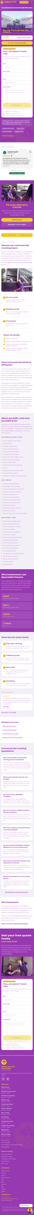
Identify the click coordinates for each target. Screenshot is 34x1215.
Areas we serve (5, 1170)
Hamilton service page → (8, 135)
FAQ (2, 1180)
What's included (5, 1142)
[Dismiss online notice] (31, 1206)
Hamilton (9, 1088)
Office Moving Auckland (9, 726)
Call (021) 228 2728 (18, 43)
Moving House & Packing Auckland (13, 737)
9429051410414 (5, 1210)
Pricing (3, 1175)
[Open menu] (31, 2)
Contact (3, 1189)
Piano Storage (5, 1161)
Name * (4, 63)
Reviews (3, 1173)
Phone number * (6, 71)
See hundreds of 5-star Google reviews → (17, 892)
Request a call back (17, 224)
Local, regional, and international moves (11, 1144)
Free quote (24, 2)
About (2, 1182)
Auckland (3, 1088)
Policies (3, 1191)
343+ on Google (12, 712)
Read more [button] (6, 166)
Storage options (5, 1147)
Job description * (7, 86)
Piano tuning (4, 1163)
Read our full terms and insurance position (14, 923)
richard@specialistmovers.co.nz (9, 1198)
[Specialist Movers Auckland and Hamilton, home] (8, 2)
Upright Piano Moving (7, 1156)
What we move (5, 1140)
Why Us (3, 1184)
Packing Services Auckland (10, 733)
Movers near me (5, 1177)
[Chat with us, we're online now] (30, 1210)
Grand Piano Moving (6, 1154)
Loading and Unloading (9, 730)
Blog (2, 1186)
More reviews (4, 712)
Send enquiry (16, 105)
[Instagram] (3, 1079)
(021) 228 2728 (9, 941)
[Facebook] (8, 1079)
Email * (4, 79)
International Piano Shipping (8, 1159)
